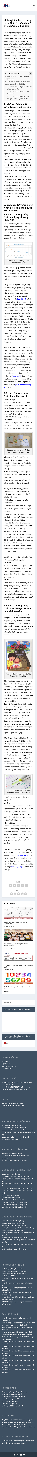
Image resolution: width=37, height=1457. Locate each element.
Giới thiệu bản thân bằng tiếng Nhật (14, 1207)
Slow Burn (14, 1443)
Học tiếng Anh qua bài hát (11, 1399)
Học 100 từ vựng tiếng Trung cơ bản (14, 1225)
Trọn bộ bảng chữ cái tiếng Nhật (13, 1200)
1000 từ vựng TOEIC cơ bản (11, 1276)
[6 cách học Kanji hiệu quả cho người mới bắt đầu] (18, 913)
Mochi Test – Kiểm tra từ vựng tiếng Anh (15, 1137)
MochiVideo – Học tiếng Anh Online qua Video (17, 1130)
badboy (15, 1441)
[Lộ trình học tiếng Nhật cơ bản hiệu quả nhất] (18, 956)
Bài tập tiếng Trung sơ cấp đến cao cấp (15, 1237)
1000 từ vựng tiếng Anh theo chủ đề (14, 1273)
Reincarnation (29, 1441)
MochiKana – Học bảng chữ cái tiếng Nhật (16, 1176)
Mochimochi (16, 376)
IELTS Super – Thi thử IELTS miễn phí (14, 1424)
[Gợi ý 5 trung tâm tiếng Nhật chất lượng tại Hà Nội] (18, 935)
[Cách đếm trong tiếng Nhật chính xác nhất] (18, 978)
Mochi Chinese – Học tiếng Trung (13, 1221)
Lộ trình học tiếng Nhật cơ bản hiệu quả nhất (18, 966)
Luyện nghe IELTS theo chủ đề (12, 1394)
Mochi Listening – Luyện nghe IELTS (14, 1127)
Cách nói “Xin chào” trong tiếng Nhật (14, 1202)
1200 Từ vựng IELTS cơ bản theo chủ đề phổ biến (18, 1323)
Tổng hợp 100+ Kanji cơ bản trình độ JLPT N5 (17, 1188)
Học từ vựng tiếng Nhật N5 (11, 1195)
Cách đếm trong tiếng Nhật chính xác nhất (17, 988)
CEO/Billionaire (7, 1441)
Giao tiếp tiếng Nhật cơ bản (11, 1197)
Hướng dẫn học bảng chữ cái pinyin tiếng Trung (18, 1228)
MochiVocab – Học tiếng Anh (11, 1125)
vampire (21, 1441)
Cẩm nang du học (8, 1068)
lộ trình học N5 (23, 855)
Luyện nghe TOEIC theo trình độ (13, 1406)
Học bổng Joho (7, 1061)
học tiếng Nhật (16, 866)
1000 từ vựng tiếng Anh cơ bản (12, 1269)
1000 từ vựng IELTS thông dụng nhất (14, 1271)
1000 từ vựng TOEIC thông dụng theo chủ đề (17, 1332)
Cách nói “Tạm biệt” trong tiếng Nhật (14, 1205)
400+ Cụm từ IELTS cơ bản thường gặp (15, 1325)
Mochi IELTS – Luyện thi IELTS (12, 1153)
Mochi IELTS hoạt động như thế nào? (14, 1160)
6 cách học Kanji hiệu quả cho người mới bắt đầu (17, 923)
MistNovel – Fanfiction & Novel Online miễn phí (18, 1422)
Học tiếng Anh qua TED (9, 1404)
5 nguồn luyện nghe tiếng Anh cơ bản (14, 1392)
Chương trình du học (9, 1066)
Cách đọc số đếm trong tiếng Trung (14, 1249)
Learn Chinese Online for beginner (13, 1223)
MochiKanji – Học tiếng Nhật (11, 1174)
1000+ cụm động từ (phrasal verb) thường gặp (17, 1334)
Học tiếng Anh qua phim (10, 1401)
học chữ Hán (22, 299)
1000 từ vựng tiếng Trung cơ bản (13, 1230)
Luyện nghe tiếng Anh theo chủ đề (13, 1396)
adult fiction (6, 1443)
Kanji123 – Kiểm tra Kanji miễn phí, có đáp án (17, 1420)
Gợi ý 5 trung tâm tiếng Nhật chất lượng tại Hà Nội (16, 944)
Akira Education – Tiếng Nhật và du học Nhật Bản (18, 1427)
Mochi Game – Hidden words (11, 1139)
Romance (21, 1443)
